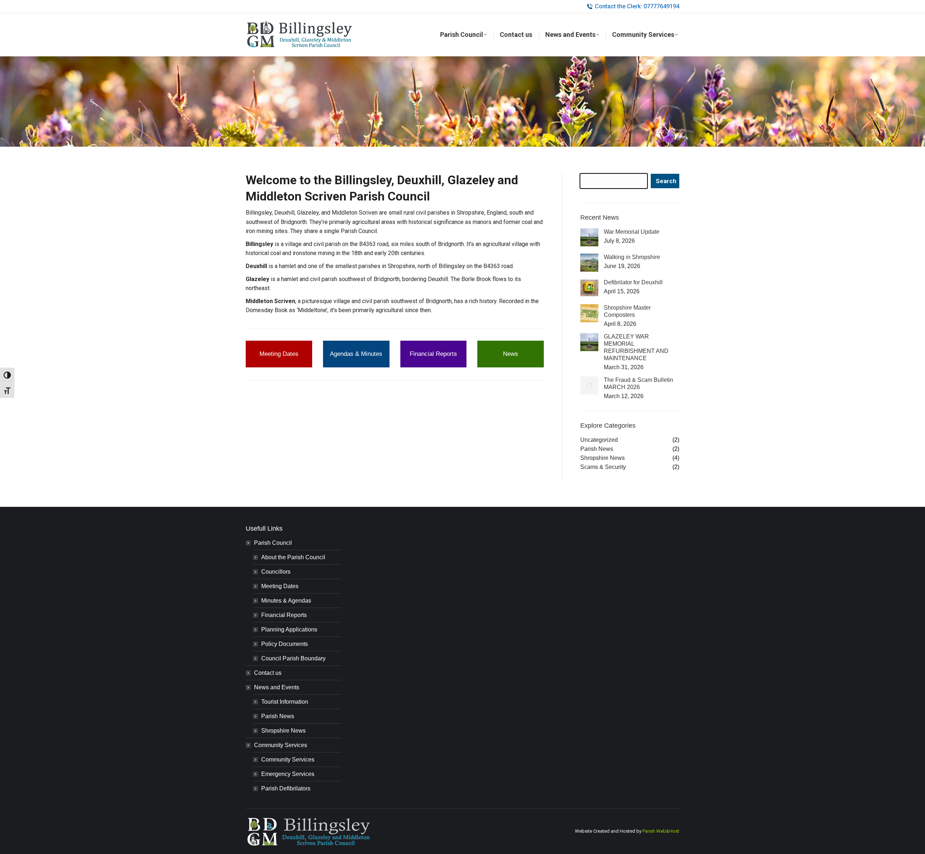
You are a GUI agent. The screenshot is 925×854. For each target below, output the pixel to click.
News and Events (276, 687)
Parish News (277, 716)
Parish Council (273, 543)
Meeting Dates (279, 586)
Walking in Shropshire (632, 257)
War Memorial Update (631, 232)
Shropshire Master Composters (627, 311)
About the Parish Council (293, 557)
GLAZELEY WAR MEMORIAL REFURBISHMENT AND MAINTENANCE (636, 347)
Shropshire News (283, 731)
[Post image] (589, 237)
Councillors (276, 572)
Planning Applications (289, 629)
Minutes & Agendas (286, 601)
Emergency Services (287, 774)
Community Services (280, 745)
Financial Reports (284, 615)
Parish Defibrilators (285, 788)
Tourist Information (284, 702)
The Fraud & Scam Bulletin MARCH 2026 (638, 383)
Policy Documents (284, 644)
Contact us (267, 673)
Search (666, 181)
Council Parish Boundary (293, 658)
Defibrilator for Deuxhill (633, 282)
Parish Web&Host (660, 831)
